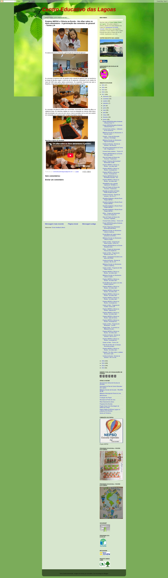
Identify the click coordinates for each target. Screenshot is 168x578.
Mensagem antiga (89, 224)
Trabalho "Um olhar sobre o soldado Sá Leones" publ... (113, 353)
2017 (103, 94)
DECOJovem (103, 395)
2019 (103, 89)
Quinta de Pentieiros (105, 413)
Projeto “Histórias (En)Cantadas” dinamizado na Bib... (112, 161)
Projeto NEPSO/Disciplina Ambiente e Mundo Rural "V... (112, 122)
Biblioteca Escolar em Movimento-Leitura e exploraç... (112, 231)
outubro (105, 101)
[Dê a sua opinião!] (85, 172)
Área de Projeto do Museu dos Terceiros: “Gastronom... (111, 158)
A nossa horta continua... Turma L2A (113, 220)
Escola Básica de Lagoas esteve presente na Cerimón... (112, 235)
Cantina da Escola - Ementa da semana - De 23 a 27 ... (111, 195)
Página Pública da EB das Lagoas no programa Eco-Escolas (110, 410)
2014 (103, 365)
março (105, 115)
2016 (103, 361)
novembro (106, 98)
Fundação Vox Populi (105, 397)
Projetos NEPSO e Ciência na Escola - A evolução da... (111, 169)
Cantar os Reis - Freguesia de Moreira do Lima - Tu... (111, 253)
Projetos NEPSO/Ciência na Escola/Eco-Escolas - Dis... (111, 176)
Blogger (106, 573)
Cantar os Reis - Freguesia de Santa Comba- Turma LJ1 (111, 242)
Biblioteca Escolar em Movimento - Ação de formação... (112, 140)
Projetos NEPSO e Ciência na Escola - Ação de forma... (111, 317)
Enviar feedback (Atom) (58, 227)
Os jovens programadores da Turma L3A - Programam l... (113, 148)
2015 (103, 363)
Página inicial (73, 224)
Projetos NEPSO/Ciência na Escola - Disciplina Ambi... (113, 246)
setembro (106, 103)
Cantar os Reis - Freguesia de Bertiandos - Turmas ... (111, 324)
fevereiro (105, 117)
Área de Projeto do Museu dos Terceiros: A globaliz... (111, 217)
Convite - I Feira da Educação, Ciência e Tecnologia (111, 137)
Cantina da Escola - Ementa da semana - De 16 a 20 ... (111, 261)
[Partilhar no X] (87, 172)
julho (104, 105)
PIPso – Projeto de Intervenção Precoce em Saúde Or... (111, 214)
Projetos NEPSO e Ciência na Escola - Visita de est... (111, 309)
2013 (103, 368)
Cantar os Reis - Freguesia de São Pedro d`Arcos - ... (112, 268)
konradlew (89, 573)
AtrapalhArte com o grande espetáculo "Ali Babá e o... (111, 184)
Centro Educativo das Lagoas (79, 9)
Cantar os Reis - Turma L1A (110, 342)
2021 (103, 85)
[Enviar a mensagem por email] (83, 172)
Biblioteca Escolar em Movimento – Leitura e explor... (112, 238)
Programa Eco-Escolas (106, 404)
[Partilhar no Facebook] (88, 172)
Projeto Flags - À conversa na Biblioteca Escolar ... (111, 328)
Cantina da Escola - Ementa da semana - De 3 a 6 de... (111, 356)
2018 (103, 92)
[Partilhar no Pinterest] (90, 172)
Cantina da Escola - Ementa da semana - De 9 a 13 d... (111, 335)
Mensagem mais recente (54, 224)
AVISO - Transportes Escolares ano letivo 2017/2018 (112, 257)
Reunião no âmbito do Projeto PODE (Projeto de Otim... (111, 191)
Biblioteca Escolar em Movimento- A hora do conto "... (112, 133)
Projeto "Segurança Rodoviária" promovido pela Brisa (111, 227)
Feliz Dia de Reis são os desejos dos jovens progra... (112, 345)
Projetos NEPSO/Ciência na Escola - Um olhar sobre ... (113, 154)
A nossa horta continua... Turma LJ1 (113, 151)
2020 (103, 87)
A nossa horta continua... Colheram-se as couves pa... (113, 129)
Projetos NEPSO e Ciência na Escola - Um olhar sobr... (111, 180)
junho (104, 108)
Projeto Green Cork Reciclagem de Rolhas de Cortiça (109, 406)
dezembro (106, 96)
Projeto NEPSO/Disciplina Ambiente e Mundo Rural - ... (112, 223)
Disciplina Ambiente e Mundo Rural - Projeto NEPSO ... (113, 199)
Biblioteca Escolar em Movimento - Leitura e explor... (112, 276)
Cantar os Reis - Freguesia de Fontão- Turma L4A (111, 306)
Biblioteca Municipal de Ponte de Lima (110, 393)
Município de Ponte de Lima (107, 399)
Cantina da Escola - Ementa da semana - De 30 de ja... (111, 144)
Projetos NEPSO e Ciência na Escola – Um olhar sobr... (111, 165)
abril (104, 112)
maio (104, 110)
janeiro (105, 119)
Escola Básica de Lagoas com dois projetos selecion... (112, 283)
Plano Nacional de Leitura (107, 402)
